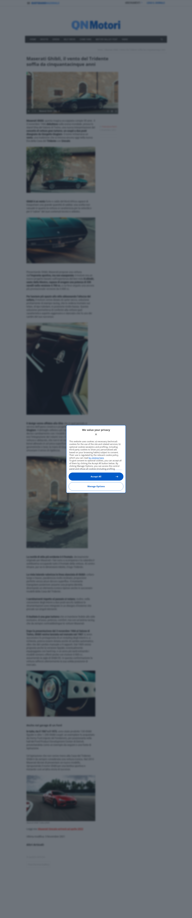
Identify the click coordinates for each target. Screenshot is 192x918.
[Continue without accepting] (96, 434)
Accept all (96, 476)
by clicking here (96, 457)
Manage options (96, 486)
